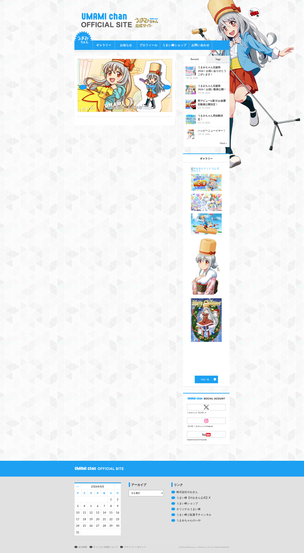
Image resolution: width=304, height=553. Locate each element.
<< (77, 486)
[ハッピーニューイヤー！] (191, 138)
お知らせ (126, 45)
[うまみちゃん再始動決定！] (191, 123)
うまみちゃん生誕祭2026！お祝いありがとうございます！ (212, 71)
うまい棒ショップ (174, 45)
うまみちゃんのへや (188, 520)
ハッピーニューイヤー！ (212, 130)
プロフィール (148, 45)
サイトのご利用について (105, 547)
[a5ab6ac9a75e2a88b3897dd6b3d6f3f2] (125, 111)
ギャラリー (103, 45)
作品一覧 (206, 269)
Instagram (206, 421)
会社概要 (82, 547)
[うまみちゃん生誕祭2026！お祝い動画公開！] (191, 93)
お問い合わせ (200, 45)
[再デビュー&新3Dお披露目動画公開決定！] (191, 108)
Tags (218, 59)
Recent (195, 59)
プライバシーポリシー (135, 547)
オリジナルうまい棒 (188, 509)
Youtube (206, 434)
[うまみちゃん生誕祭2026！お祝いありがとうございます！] (191, 75)
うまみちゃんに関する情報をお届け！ (83, 39)
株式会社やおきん (187, 492)
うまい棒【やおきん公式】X (193, 497)
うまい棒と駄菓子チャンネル (193, 514)
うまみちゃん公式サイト (121, 20)
